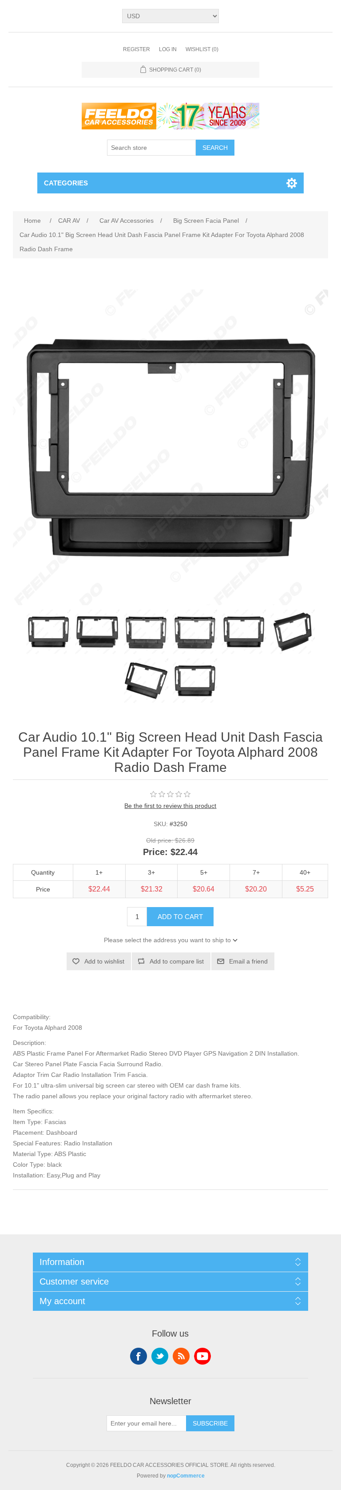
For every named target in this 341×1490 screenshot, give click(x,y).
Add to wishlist (104, 961)
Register (136, 49)
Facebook (138, 1356)
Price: (155, 852)
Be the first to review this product (170, 805)
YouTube (202, 1356)
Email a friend (248, 961)
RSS (181, 1356)
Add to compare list (177, 961)
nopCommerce (186, 1476)
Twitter (159, 1356)
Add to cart (180, 916)
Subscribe (210, 1423)
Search (215, 147)
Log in (168, 49)
